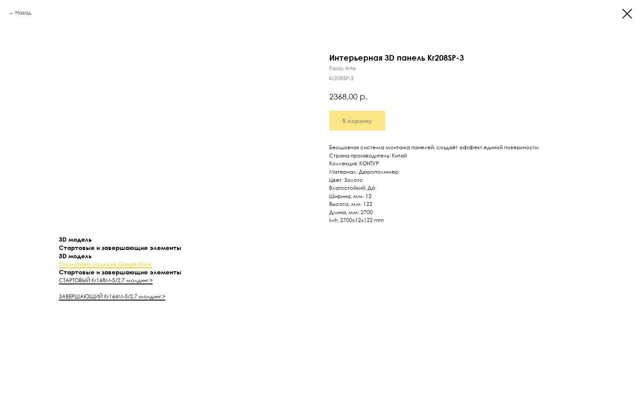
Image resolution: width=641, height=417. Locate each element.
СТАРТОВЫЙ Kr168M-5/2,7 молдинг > (106, 280)
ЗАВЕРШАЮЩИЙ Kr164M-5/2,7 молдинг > (112, 296)
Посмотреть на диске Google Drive (105, 264)
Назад (23, 12)
